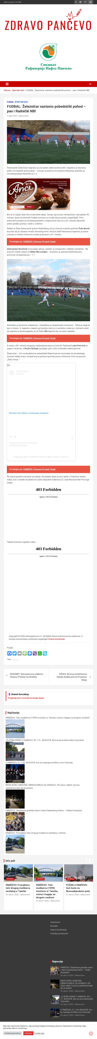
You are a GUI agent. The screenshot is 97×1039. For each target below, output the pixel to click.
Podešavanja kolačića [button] (13, 1033)
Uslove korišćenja (56, 639)
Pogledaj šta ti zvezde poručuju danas (26, 698)
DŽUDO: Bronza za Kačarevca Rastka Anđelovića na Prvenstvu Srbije (72, 677)
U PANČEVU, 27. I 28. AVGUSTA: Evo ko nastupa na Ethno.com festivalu (76, 1011)
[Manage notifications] (91, 1033)
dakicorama (24, 116)
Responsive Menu (90, 2)
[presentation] (88, 861)
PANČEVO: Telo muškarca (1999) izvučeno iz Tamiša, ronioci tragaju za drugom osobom (17, 891)
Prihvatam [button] (28, 1033)
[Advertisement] (25, 938)
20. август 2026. (72, 898)
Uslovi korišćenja (58, 929)
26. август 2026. (67, 1004)
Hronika (10, 879)
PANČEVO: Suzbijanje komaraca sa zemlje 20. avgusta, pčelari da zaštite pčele (78, 890)
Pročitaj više (39, 1033)
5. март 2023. (12, 116)
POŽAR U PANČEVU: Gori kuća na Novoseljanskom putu (48, 888)
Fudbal (10, 102)
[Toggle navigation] (7, 84)
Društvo (70, 879)
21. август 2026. (42, 895)
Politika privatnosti (59, 933)
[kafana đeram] (48, 56)
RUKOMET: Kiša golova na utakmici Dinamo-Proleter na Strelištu (26, 675)
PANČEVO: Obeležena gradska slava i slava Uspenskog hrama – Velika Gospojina (76, 969)
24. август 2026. (12, 901)
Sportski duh (21, 102)
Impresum (55, 922)
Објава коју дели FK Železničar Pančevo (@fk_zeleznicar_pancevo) (41, 457)
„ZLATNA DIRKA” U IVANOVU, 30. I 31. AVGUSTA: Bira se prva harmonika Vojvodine (76, 999)
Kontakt (54, 926)
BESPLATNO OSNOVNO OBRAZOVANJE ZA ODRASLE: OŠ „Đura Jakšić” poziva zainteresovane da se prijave (76, 984)
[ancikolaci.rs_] (38, 180)
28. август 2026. (67, 975)
